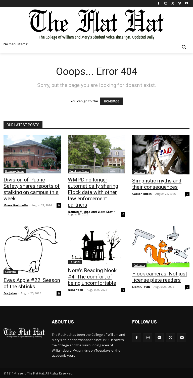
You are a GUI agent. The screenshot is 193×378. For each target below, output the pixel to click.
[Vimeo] (179, 4)
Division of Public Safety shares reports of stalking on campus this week (32, 189)
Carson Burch (142, 194)
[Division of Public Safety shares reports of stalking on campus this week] (32, 154)
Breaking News (14, 171)
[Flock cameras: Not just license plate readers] (160, 246)
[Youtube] (186, 4)
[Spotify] (159, 337)
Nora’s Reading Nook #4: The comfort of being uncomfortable (92, 276)
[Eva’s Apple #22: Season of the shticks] (32, 250)
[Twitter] (173, 4)
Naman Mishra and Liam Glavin (92, 211)
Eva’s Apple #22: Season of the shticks (32, 283)
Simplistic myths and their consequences (156, 184)
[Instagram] (166, 4)
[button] (183, 47)
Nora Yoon (75, 290)
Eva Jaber (10, 293)
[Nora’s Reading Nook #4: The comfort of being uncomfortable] (96, 245)
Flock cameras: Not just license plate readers (159, 277)
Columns (139, 172)
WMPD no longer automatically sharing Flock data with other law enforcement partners (93, 192)
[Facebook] (159, 4)
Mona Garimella (16, 205)
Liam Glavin (141, 287)
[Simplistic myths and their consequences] (160, 155)
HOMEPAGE (111, 101)
